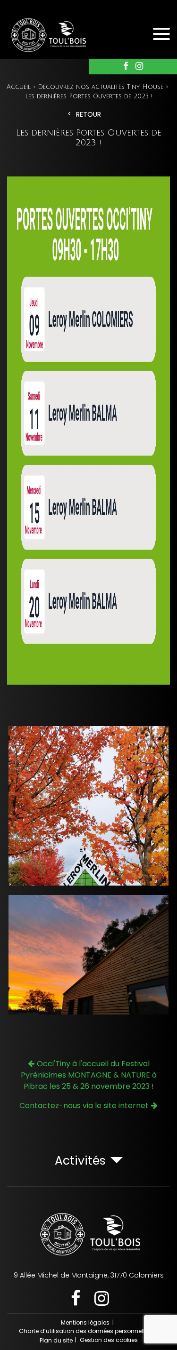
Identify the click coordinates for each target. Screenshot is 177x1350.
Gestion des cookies (109, 1340)
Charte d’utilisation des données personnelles (85, 1331)
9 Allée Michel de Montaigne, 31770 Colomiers (89, 1275)
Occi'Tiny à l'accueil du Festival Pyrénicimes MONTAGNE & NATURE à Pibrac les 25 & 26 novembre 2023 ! (89, 1075)
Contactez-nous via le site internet (84, 1105)
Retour (88, 115)
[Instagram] (139, 66)
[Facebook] (125, 66)
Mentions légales (85, 1322)
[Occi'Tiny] (58, 34)
